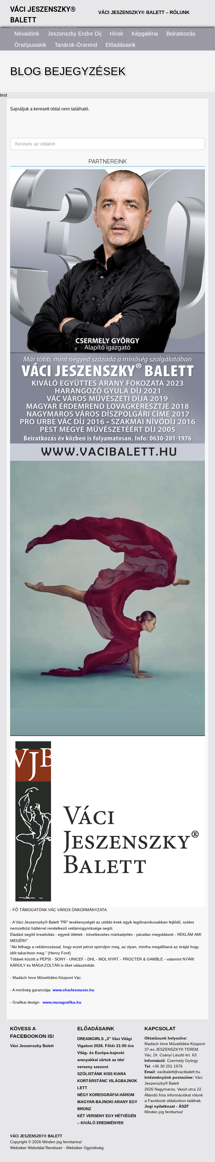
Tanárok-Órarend (76, 45)
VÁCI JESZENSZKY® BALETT (36, 1136)
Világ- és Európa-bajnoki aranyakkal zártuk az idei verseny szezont (100, 1059)
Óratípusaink (30, 45)
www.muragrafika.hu (62, 1002)
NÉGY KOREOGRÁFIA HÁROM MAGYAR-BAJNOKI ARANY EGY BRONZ (107, 1101)
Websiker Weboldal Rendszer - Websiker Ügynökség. (57, 1147)
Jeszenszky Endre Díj (74, 34)
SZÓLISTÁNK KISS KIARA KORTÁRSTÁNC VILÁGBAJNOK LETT (107, 1080)
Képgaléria (145, 34)
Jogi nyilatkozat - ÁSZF (166, 1106)
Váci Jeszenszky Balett (32, 1045)
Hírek (116, 34)
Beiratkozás (180, 34)
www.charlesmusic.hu (73, 990)
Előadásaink (120, 45)
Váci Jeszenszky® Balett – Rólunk (144, 12)
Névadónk (26, 34)
